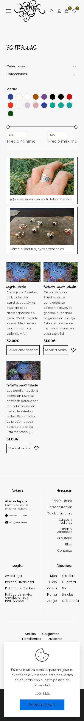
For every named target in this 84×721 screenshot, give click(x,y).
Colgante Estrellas (16, 287)
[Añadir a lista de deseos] (35, 273)
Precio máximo (62, 141)
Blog (68, 545)
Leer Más (42, 694)
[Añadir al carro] (72, 267)
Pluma (52, 595)
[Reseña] (35, 280)
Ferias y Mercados (64, 530)
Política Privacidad (19, 582)
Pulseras (55, 639)
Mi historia (64, 538)
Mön (53, 576)
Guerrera (67, 582)
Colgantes (50, 634)
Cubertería (67, 601)
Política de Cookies (20, 588)
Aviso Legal (13, 576)
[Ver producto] (35, 267)
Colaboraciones (59, 514)
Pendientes (31, 639)
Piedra (11, 89)
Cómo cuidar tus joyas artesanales (37, 249)
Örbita (52, 588)
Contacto (64, 551)
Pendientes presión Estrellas (22, 385)
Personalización (60, 507)
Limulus (67, 595)
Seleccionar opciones (23, 350)
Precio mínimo (21, 141)
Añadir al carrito (56, 350)
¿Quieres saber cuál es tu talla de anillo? (41, 199)
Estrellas (67, 576)
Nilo (64, 588)
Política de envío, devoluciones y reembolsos (18, 598)
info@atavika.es (18, 522)
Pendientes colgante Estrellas (60, 287)
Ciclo (53, 582)
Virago (52, 601)
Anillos (30, 634)
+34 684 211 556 (17, 515)
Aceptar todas (42, 704)
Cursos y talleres (65, 521)
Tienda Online (61, 501)
